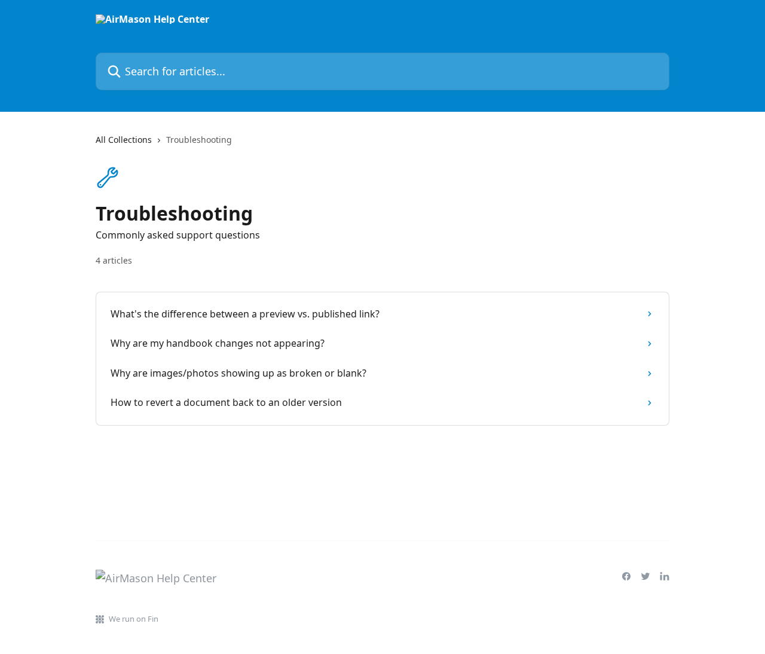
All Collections (124, 139)
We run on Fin (133, 618)
